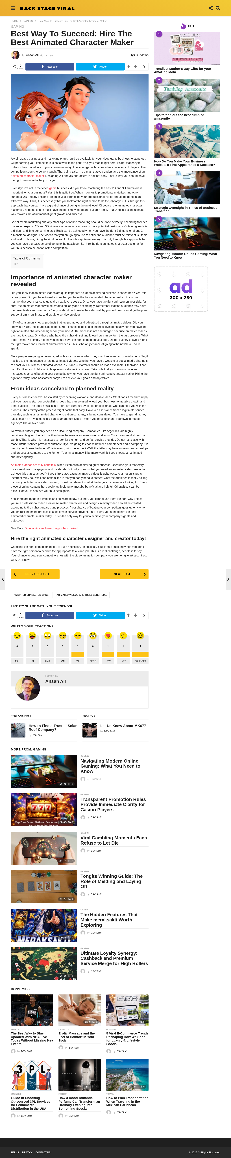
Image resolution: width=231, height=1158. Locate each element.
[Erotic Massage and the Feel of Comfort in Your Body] (79, 1010)
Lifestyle (63, 1029)
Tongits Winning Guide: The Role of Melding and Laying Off (111, 881)
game (52, 188)
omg (47, 661)
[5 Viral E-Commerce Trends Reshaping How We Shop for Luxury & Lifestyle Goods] (127, 1010)
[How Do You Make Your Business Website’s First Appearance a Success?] (187, 141)
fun (17, 661)
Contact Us (43, 1152)
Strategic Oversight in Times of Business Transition (185, 209)
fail (78, 661)
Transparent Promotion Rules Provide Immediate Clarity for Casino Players (113, 804)
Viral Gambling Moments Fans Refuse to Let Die (113, 840)
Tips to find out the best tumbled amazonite (179, 116)
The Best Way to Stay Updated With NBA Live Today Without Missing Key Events (32, 1039)
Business (111, 1029)
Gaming (17, 26)
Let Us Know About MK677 (123, 726)
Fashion (62, 1094)
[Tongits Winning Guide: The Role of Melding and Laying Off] (44, 886)
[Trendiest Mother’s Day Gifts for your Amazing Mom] (187, 48)
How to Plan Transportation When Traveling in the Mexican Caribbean (127, 1101)
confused (140, 661)
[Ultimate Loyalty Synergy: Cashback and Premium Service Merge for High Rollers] (44, 963)
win (63, 661)
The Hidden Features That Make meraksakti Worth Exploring (109, 920)
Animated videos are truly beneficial (33, 464)
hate (123, 661)
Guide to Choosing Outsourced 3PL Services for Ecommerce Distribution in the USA (30, 1103)
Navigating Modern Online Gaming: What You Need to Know (110, 766)
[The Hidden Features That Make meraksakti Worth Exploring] (44, 925)
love (108, 661)
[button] (13, 8)
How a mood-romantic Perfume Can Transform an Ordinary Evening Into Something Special (79, 1103)
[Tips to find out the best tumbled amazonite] (187, 95)
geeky (93, 661)
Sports (15, 1029)
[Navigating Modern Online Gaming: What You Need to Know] (44, 771)
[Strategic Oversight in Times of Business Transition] (187, 187)
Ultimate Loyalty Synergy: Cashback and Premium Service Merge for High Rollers (114, 958)
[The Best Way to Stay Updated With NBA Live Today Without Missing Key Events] (32, 1010)
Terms (15, 1152)
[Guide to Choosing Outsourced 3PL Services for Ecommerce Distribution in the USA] (32, 1075)
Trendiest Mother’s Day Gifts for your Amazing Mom (182, 70)
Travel (110, 1094)
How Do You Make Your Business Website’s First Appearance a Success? (184, 163)
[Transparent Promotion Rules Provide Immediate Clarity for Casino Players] (44, 809)
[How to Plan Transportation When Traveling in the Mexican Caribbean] (127, 1075)
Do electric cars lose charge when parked (51, 528)
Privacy (27, 1152)
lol (32, 661)
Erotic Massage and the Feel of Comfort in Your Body (76, 1037)
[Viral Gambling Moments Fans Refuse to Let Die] (44, 848)
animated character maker (27, 175)
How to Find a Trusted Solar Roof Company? (53, 728)
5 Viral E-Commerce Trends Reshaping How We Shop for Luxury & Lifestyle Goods (127, 1039)
